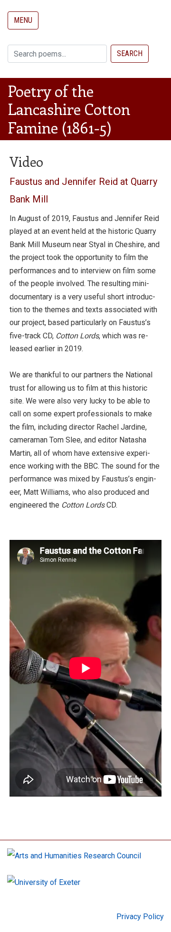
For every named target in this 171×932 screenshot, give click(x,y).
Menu (23, 20)
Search (129, 53)
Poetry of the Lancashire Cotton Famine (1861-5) (69, 109)
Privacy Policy (140, 916)
